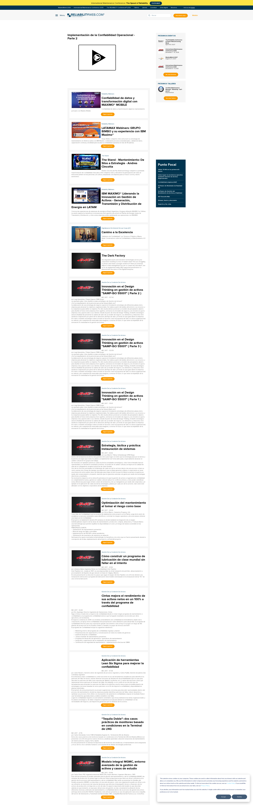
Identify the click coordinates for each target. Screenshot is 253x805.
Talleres (136, 7)
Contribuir (153, 7)
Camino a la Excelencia (117, 232)
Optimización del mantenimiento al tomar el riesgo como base (124, 504)
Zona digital (164, 7)
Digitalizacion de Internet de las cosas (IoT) (116, 228)
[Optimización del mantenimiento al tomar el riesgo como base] (86, 504)
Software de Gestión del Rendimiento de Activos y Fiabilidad (170, 192)
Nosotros (174, 7)
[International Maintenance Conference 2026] (161, 50)
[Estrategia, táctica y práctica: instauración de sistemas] (86, 447)
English (193, 7)
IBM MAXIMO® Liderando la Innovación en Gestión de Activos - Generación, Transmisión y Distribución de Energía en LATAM (106, 200)
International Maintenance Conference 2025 (88, 7)
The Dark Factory (113, 255)
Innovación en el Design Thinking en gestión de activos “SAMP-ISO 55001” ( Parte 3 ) (122, 343)
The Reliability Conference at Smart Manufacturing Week (174, 41)
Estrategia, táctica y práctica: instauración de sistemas (121, 447)
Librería (144, 7)
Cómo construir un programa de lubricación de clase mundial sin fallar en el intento (123, 559)
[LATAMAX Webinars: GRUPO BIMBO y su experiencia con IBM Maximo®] (86, 130)
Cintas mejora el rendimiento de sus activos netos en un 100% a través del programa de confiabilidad (123, 601)
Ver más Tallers (171, 98)
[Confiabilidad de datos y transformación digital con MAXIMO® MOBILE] (86, 100)
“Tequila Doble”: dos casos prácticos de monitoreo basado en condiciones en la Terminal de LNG (123, 724)
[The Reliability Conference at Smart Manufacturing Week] (161, 41)
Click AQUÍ (156, 3)
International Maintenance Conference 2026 (174, 50)
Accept (223, 797)
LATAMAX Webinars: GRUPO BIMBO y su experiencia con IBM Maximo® (124, 131)
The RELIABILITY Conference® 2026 (119, 7)
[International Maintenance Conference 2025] (161, 67)
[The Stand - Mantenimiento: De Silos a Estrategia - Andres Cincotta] (86, 162)
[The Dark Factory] (86, 260)
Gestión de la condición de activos (114, 282)
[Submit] (149, 15)
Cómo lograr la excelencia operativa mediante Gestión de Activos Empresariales (170, 176)
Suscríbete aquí (181, 15)
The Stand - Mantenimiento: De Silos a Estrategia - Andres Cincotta (123, 163)
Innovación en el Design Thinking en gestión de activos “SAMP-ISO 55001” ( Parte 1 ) (122, 396)
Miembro (195, 15)
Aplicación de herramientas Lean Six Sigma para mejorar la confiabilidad (123, 663)
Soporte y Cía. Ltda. (164, 204)
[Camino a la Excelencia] (86, 234)
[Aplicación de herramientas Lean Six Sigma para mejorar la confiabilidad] (86, 662)
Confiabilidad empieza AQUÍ (167, 182)
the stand (105, 156)
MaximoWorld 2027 (172, 57)
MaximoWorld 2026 (64, 7)
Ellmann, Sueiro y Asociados (167, 200)
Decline (239, 797)
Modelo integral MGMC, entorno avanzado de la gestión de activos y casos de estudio (123, 765)
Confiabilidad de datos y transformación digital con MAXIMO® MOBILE (119, 101)
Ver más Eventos (171, 74)
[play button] (97, 57)
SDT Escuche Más (164, 196)
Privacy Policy (205, 785)
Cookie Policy (231, 783)
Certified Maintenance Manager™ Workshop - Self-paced (174, 89)
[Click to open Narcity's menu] (60, 15)
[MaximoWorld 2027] (161, 59)
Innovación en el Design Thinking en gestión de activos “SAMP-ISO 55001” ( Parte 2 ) (122, 290)
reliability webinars (108, 94)
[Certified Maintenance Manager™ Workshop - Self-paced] (161, 89)
